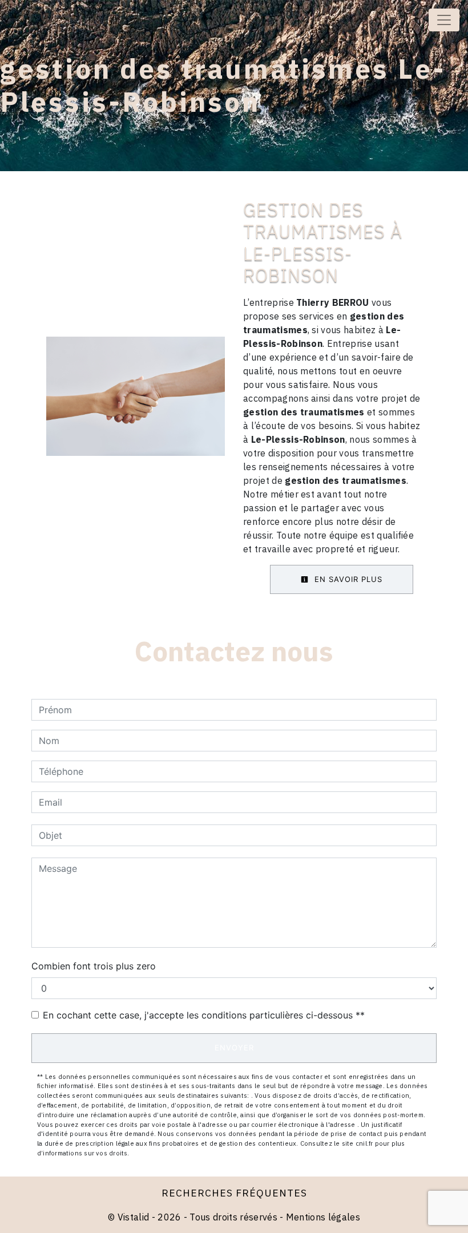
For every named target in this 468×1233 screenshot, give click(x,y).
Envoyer (234, 1047)
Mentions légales (322, 1217)
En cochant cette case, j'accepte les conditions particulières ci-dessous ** (204, 1015)
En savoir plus (347, 579)
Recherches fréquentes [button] (234, 1192)
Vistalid (134, 1217)
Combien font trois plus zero (93, 966)
